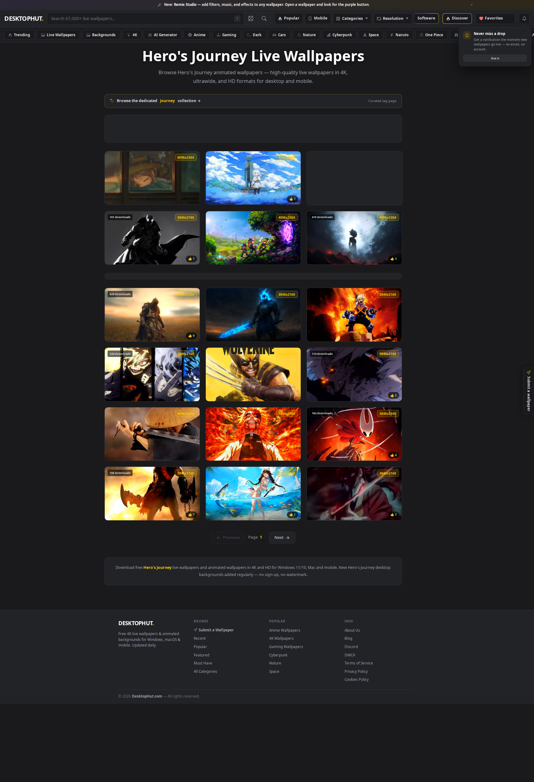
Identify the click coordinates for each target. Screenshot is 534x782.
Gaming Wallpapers (286, 646)
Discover (460, 18)
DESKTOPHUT (136, 623)
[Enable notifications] (524, 18)
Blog (348, 638)
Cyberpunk (342, 34)
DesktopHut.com (147, 696)
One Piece (434, 34)
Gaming (229, 34)
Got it (495, 58)
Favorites (497, 18)
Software (426, 18)
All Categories (205, 671)
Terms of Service (359, 662)
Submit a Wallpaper (216, 629)
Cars (282, 34)
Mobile (320, 18)
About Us (352, 630)
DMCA (350, 654)
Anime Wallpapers (284, 630)
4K (135, 34)
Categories (352, 18)
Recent (200, 638)
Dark (257, 34)
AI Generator (165, 34)
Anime (200, 34)
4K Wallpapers (281, 638)
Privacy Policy (356, 671)
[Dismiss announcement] (471, 5)
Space (374, 34)
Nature (309, 34)
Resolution (393, 18)
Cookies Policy (357, 679)
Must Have (203, 662)
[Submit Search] (264, 18)
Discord (351, 646)
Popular (291, 18)
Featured (201, 654)
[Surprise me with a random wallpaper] (250, 18)
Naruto (402, 34)
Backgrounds (104, 34)
